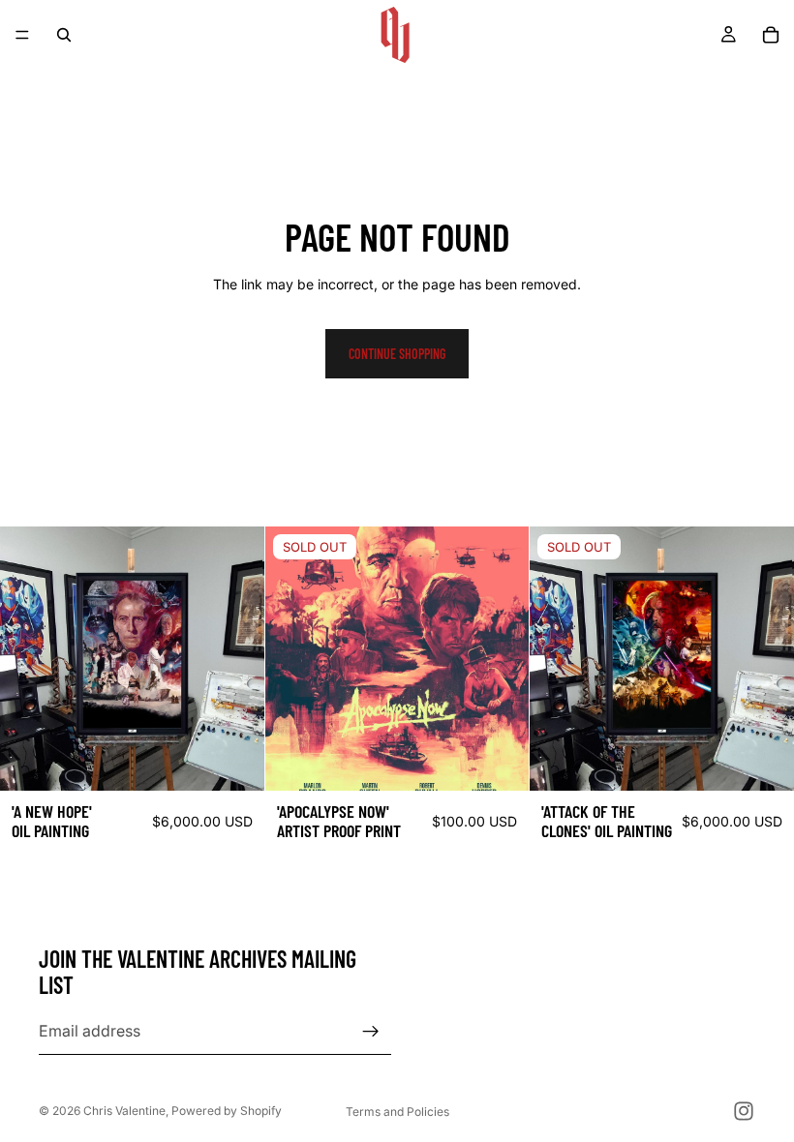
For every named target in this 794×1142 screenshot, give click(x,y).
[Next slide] (500, 659)
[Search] (64, 35)
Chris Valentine (124, 1110)
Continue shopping (397, 354)
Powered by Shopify (226, 1110)
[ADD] (234, 760)
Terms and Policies (397, 1111)
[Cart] (770, 35)
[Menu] (22, 35)
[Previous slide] (294, 659)
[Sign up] (371, 1031)
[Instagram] (743, 1111)
